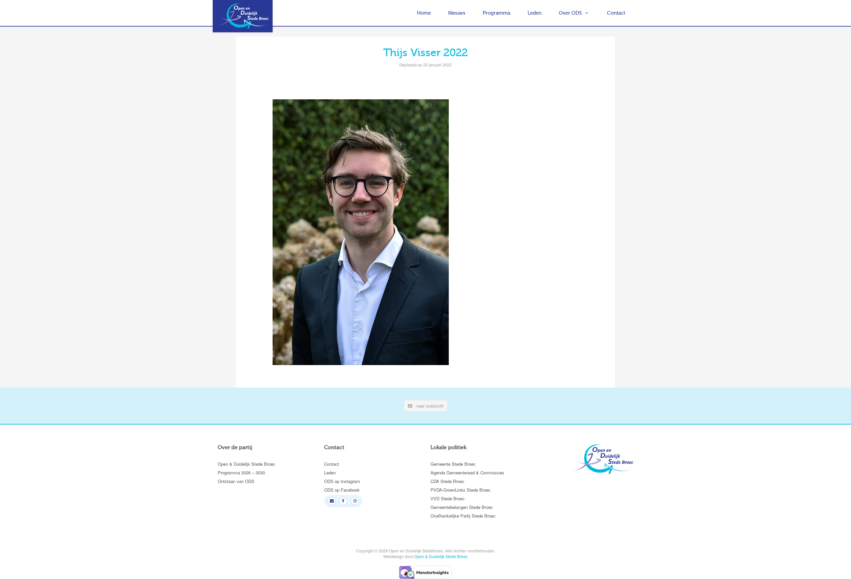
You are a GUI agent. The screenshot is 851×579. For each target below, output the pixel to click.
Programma (496, 13)
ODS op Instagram (342, 481)
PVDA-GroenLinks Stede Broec (460, 490)
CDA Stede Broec (447, 481)
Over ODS (570, 13)
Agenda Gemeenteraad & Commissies (467, 472)
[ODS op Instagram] (355, 501)
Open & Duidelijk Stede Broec (246, 464)
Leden (535, 13)
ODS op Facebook (342, 490)
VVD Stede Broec (447, 498)
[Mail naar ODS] (331, 501)
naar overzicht (427, 406)
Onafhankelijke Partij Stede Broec (463, 516)
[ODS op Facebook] (343, 501)
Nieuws (456, 13)
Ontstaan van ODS (236, 481)
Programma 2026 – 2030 (241, 472)
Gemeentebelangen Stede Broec (461, 507)
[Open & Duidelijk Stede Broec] (243, 16)
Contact (616, 13)
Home (424, 13)
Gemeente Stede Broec (453, 464)
